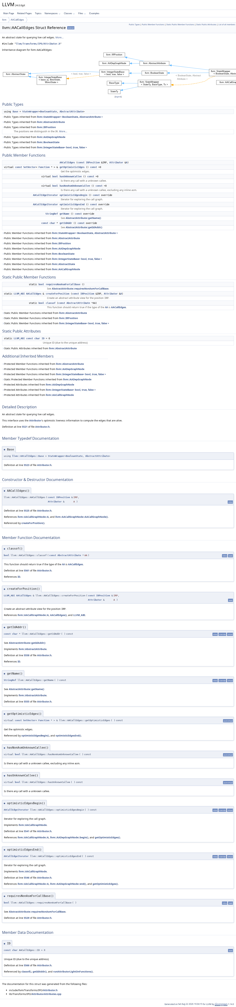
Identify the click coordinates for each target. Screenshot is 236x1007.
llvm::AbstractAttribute (51, 122)
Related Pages (24, 13)
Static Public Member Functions (180, 24)
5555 (26, 701)
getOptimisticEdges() (107, 837)
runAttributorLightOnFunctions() (73, 971)
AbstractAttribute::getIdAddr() (84, 227)
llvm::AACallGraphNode (66, 269)
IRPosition (93, 162)
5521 (24, 426)
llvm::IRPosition (46, 127)
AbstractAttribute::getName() (83, 218)
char (52, 223)
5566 (26, 965)
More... (59, 37)
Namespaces (51, 13)
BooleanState (48, 111)
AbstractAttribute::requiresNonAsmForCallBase (80, 288)
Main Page (8, 13)
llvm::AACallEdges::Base (28, 456)
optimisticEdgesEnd (72, 204)
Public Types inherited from (53, 116)
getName (64, 213)
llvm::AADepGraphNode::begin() (69, 837)
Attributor (116, 162)
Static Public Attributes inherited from (40, 348)
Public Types (134, 24)
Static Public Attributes (206, 24)
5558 (26, 655)
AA (106, 307)
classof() (26, 971)
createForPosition (57, 293)
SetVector (29, 167)
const (81, 162)
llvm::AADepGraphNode (51, 137)
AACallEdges (17, 19)
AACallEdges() (58, 615)
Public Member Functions (153, 24)
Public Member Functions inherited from (61, 233)
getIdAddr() (40, 971)
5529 (26, 917)
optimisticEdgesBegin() (35, 735)
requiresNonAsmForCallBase (63, 284)
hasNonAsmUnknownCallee (75, 185)
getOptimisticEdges (72, 167)
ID (43, 338)
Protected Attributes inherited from (39, 384)
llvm (4, 19)
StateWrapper (30, 111)
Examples (94, 13)
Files (80, 13)
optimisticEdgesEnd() (68, 735)
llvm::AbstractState (63, 264)
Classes (68, 13)
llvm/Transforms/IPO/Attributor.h (38, 43)
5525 (26, 510)
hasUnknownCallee (71, 176)
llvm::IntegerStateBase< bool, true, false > (62, 147)
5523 (26, 465)
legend (118, 97)
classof (50, 303)
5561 (26, 570)
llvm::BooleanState (48, 142)
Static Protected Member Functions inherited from (47, 379)
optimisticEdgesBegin (73, 195)
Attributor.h (42, 426)
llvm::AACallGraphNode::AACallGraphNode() (81, 516)
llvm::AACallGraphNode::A (33, 516)
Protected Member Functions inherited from (44, 363)
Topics (38, 13)
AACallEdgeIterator (45, 195)
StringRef (51, 213)
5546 (26, 877)
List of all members (226, 24)
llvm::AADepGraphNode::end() (68, 883)
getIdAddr (66, 223)
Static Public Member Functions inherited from (45, 313)
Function (44, 167)
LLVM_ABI (19, 293)
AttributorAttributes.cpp (46, 994)
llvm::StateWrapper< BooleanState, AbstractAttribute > (70, 116)
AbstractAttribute (71, 111)
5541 (26, 831)
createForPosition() (32, 523)
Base (15, 111)
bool (55, 176)
